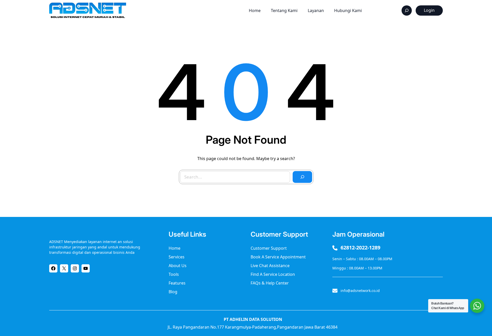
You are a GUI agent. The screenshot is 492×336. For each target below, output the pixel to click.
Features (177, 283)
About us (178, 265)
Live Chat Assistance (270, 265)
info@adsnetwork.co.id (360, 290)
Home (174, 248)
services (176, 257)
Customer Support (269, 248)
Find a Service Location (273, 274)
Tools (174, 274)
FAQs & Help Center (270, 283)
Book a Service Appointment (278, 257)
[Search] (302, 177)
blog (173, 292)
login (429, 10)
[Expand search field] (407, 10)
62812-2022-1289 (360, 247)
